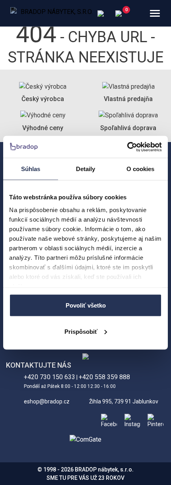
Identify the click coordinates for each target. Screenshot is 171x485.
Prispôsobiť (80, 331)
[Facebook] (107, 420)
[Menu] (155, 13)
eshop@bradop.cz (47, 401)
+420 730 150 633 (49, 377)
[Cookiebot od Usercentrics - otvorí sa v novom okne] (127, 147)
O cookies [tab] (140, 169)
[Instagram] (131, 420)
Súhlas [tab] (31, 169)
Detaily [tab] (85, 169)
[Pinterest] (154, 420)
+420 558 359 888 (104, 377)
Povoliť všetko (86, 305)
